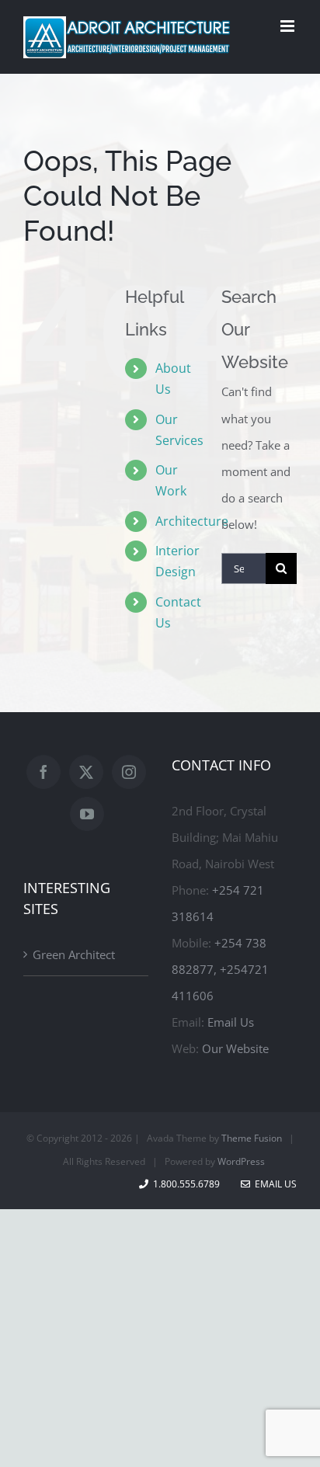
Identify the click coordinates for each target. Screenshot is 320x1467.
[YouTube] (87, 814)
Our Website (235, 1048)
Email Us (230, 1022)
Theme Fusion (251, 1138)
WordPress (241, 1161)
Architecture (191, 521)
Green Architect (74, 954)
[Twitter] (86, 772)
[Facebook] (43, 772)
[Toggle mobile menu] (288, 26)
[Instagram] (129, 772)
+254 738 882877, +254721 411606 (220, 969)
